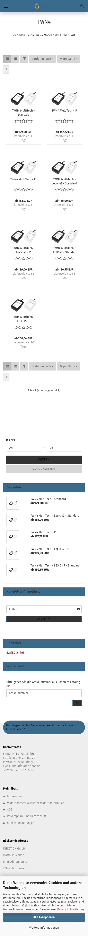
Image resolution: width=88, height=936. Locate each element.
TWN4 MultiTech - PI (23, 179)
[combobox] (42, 59)
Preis (10, 440)
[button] (7, 59)
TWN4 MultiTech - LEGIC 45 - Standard (64, 249)
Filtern (44, 459)
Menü (6, 6)
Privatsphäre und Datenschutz (26, 816)
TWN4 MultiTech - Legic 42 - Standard (64, 181)
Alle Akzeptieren (44, 917)
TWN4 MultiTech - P (64, 110)
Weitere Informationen (44, 927)
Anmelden (44, 619)
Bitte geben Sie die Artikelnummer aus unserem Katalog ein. (43, 684)
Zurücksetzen (44, 469)
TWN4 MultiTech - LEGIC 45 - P (23, 318)
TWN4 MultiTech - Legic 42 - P (23, 249)
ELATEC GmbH (15, 652)
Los (77, 703)
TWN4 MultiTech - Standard (23, 112)
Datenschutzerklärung (70, 909)
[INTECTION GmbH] (44, 6)
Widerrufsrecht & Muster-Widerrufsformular (35, 803)
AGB (9, 809)
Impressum (14, 796)
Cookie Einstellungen (20, 823)
